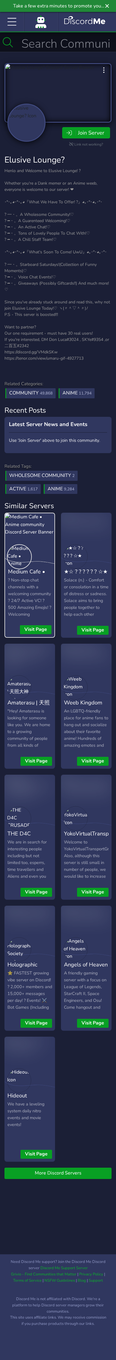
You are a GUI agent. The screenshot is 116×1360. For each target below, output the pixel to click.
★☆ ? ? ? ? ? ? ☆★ (86, 571)
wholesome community (42, 475)
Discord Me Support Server (64, 1268)
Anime (77, 393)
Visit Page (35, 629)
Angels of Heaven (86, 964)
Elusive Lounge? (34, 160)
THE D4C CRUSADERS (23, 838)
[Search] (8, 42)
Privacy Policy (91, 1274)
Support (96, 1280)
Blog (82, 1280)
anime (61, 489)
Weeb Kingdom (83, 702)
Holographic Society (22, 969)
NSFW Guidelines (59, 1280)
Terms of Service (27, 1280)
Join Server (91, 132)
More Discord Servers (58, 1173)
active (23, 489)
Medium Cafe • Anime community (26, 580)
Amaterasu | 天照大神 (28, 707)
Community (31, 393)
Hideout (17, 1095)
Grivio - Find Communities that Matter (43, 1274)
